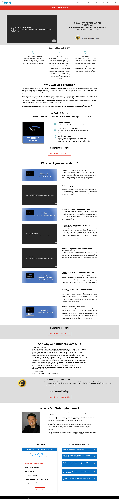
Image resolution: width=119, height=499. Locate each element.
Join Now (88, 2)
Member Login (110, 2)
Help (93, 2)
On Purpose (80, 2)
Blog (97, 2)
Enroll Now (39, 489)
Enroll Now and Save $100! (59, 153)
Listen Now (102, 2)
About (72, 2)
